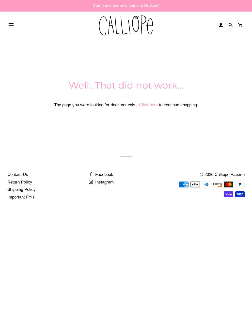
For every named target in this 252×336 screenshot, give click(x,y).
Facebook (103, 174)
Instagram (104, 182)
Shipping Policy (21, 189)
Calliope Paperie (230, 174)
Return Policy (19, 182)
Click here (148, 105)
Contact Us (17, 174)
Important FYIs (21, 197)
